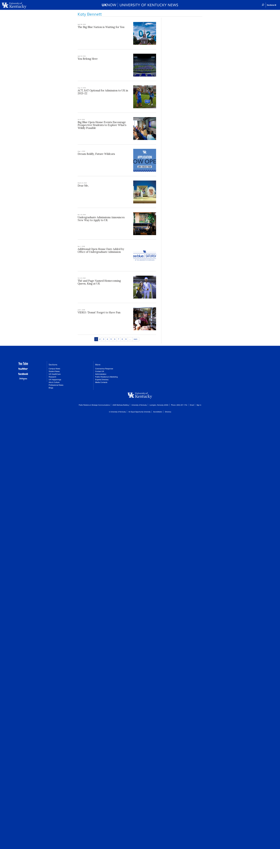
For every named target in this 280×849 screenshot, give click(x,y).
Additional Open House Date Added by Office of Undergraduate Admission (101, 250)
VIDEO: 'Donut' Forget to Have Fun (99, 312)
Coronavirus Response (104, 368)
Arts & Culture (54, 382)
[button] (271, 5)
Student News (54, 371)
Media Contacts (101, 382)
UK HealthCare (55, 374)
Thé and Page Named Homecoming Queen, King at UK (99, 282)
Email (192, 405)
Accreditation (157, 412)
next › (136, 339)
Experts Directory (101, 379)
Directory (168, 412)
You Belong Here (88, 58)
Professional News (56, 385)
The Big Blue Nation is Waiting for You (101, 27)
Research (52, 377)
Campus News (54, 368)
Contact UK (99, 371)
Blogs (51, 387)
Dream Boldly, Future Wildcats (96, 154)
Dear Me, (83, 185)
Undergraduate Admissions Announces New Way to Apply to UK (101, 219)
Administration (100, 374)
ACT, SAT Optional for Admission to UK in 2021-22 (103, 92)
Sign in (199, 405)
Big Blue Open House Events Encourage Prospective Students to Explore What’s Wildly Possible (102, 125)
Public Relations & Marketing (106, 377)
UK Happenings (55, 379)
